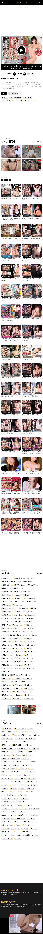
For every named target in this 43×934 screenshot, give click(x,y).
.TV (21, 2)
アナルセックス (9, 835)
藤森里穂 (29, 622)
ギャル (17, 775)
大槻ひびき (20, 578)
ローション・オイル (30, 785)
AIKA (27, 592)
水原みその (30, 662)
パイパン (7, 762)
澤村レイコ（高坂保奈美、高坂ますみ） (16, 675)
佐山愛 (28, 685)
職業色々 (23, 815)
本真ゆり (6, 648)
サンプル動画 (8, 732)
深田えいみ (30, 628)
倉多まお (18, 628)
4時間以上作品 (9, 748)
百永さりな (7, 665)
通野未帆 (18, 638)
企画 (21, 100)
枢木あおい (19, 602)
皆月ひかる (18, 598)
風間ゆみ (6, 612)
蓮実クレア (19, 588)
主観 (5, 785)
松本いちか (7, 585)
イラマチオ (7, 778)
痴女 (37, 735)
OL (32, 768)
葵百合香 (18, 688)
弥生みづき (33, 585)
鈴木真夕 (29, 695)
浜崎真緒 (28, 582)
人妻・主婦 (31, 732)
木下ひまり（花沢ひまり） (12, 592)
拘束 (5, 788)
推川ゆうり (18, 615)
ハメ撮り (31, 738)
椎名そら (6, 685)
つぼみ (33, 635)
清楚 (21, 835)
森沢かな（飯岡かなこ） (11, 582)
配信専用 (28, 765)
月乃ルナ (28, 658)
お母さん (27, 832)
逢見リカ (6, 698)
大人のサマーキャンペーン (12, 805)
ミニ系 (6, 812)
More (40, 142)
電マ (5, 792)
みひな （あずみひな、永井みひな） (15, 635)
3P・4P (6, 742)
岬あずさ (29, 688)
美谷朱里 (16, 632)
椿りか (28, 625)
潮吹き (6, 745)
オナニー (28, 775)
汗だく (16, 828)
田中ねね (28, 612)
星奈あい (29, 665)
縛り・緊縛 (7, 825)
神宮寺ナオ (7, 662)
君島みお (35, 608)
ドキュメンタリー (22, 762)
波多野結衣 (7, 578)
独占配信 (6, 775)
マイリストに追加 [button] (13, 93)
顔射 (32, 752)
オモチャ (15, 785)
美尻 (31, 788)
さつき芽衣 (7, 618)
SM (17, 832)
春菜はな (24, 608)
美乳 (27, 742)
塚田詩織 (16, 682)
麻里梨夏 (28, 678)
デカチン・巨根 (19, 818)
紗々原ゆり (18, 698)
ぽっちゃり (7, 832)
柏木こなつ (7, 652)
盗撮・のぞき (8, 768)
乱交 (14, 788)
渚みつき (6, 595)
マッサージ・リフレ (10, 808)
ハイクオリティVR (10, 802)
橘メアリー (18, 648)
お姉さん (28, 755)
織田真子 (28, 692)
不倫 (35, 762)
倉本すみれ (18, 605)
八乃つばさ (19, 618)
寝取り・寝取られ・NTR (22, 745)
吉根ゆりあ (31, 602)
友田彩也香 (29, 668)
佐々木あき (30, 598)
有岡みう (29, 655)
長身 (34, 828)
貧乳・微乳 (32, 792)
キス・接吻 (31, 772)
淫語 (14, 792)
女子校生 (35, 748)
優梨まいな (7, 645)
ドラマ (6, 755)
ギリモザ (23, 795)
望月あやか (7, 672)
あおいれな (7, 622)
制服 (17, 765)
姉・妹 (23, 802)
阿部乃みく (7, 695)
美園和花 (6, 588)
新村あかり (20, 585)
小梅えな (18, 695)
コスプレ (22, 768)
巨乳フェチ (7, 822)
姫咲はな (6, 605)
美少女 (6, 735)
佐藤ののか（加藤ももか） (12, 668)
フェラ (15, 100)
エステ (6, 818)
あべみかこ (18, 685)
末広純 (5, 632)
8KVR (18, 838)
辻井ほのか (27, 632)
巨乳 (29, 728)
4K (21, 792)
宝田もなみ (30, 642)
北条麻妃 (26, 682)
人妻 (22, 788)
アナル (28, 805)
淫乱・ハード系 (9, 752)
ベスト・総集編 (19, 782)
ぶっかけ (35, 815)
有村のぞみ (7, 628)
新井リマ (6, 678)
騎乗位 (22, 752)
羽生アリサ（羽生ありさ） (12, 658)
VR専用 (25, 798)
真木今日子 (7, 638)
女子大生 (7, 765)
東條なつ (6, 642)
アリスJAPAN (28, 97)
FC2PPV (26, 735)
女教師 (31, 818)
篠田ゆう (32, 578)
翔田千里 (6, 625)
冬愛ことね (18, 642)
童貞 (18, 822)
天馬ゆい (17, 612)
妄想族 (16, 758)
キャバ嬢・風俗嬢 (9, 795)
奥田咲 (5, 682)
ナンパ (17, 755)
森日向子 (31, 618)
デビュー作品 (21, 778)
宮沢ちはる (7, 688)
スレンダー (7, 738)
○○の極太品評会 (16, 97)
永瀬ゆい (18, 652)
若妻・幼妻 (7, 838)
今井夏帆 (18, 662)
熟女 (16, 735)
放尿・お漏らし (30, 822)
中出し (19, 728)
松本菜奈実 (30, 652)
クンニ (6, 828)
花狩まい (17, 692)
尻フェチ (32, 782)
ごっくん (25, 808)
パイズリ (23, 748)
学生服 (36, 808)
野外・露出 (28, 825)
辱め (5, 772)
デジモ (18, 742)
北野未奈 (18, 622)
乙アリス (17, 595)
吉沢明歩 (17, 678)
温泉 (25, 828)
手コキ (35, 100)
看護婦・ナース (33, 835)
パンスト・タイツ (9, 815)
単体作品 (27, 100)
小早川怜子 (7, 602)
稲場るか (29, 638)
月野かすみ (19, 645)
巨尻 (25, 758)
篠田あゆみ (7, 655)
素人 (20, 732)
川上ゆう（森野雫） (10, 608)
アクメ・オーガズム (10, 798)
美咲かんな (30, 615)
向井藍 (28, 648)
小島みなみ (30, 698)
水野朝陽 (6, 615)
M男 (18, 825)
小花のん (18, 665)
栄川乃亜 (6, 692)
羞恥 (32, 778)
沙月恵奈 (6, 598)
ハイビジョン (17, 772)
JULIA (27, 595)
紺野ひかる (31, 645)
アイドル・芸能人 (19, 812)
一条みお (18, 655)
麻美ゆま (5, 97)
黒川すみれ (18, 625)
